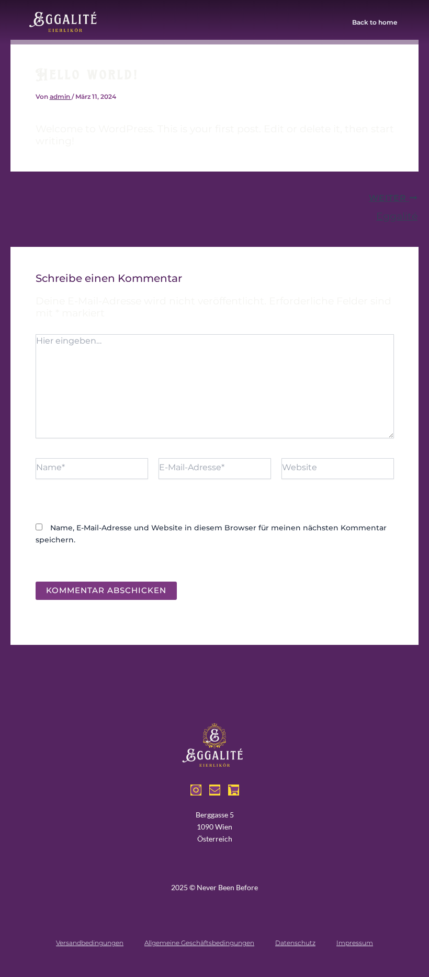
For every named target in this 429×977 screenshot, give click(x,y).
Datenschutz (295, 943)
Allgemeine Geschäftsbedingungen (199, 943)
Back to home (374, 22)
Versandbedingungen (89, 943)
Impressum (354, 943)
